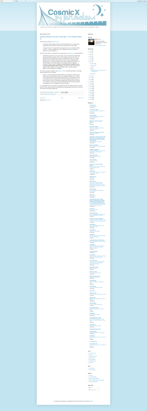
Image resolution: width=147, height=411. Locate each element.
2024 (90, 52)
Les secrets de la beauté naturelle (96, 287)
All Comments (93, 389)
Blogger (91, 401)
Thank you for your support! (95, 314)
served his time (55, 41)
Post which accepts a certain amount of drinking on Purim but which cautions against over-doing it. (97, 247)
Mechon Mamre (92, 359)
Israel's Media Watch (93, 381)
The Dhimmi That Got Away (95, 231)
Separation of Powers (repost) (95, 325)
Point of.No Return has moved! (95, 272)
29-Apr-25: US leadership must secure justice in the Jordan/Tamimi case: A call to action (97, 320)
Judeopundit (92, 244)
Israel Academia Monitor (94, 378)
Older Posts (80, 97)
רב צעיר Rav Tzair (93, 343)
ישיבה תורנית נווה (92, 353)
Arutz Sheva (91, 368)
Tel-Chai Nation (93, 303)
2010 (90, 90)
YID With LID (92, 335)
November (92, 65)
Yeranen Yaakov (93, 331)
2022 (90, 56)
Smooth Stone (93, 286)
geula (91, 123)
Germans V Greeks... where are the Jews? (98, 294)
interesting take (70, 53)
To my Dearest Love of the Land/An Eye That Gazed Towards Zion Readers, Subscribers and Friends (97, 262)
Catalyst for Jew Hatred (94, 277)
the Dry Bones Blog (94, 307)
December (92, 63)
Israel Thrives (93, 230)
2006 (90, 97)
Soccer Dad (92, 290)
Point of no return (93, 271)
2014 (90, 83)
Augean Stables (93, 115)
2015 (90, 81)
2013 (90, 84)
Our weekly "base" (93, 106)
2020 (90, 60)
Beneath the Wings (94, 126)
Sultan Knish (92, 297)
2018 (90, 75)
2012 (90, 86)
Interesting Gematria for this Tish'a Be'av (97, 332)
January (92, 73)
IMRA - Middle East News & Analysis (96, 380)
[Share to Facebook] (66, 92)
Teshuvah (51, 94)
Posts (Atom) (48, 100)
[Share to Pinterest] (67, 92)
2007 (90, 95)
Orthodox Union (92, 361)
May (91, 68)
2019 (90, 61)
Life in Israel (92, 254)
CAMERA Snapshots (94, 149)
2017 (90, 77)
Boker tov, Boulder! (94, 145)
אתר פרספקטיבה (93, 341)
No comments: (56, 92)
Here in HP (92, 208)
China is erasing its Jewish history (96, 304)
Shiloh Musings (93, 280)
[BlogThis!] (63, 92)
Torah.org (91, 362)
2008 (90, 93)
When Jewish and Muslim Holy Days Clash (98, 241)
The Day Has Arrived (93, 160)
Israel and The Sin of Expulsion (96, 218)
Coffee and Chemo (94, 155)
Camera (91, 375)
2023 (90, 54)
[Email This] (61, 92)
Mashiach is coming (94, 267)
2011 (90, 88)
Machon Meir (92, 357)
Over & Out (92, 177)
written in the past (62, 70)
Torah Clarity (92, 324)
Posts (91, 387)
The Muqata (92, 313)
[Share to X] (64, 92)
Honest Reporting (93, 213)
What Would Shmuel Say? (95, 329)
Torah (55, 94)
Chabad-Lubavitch (93, 356)
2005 (90, 99)
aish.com (91, 354)
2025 (90, 51)
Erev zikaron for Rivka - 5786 (95, 156)
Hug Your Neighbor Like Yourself (96, 141)
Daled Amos (92, 171)
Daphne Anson (93, 176)
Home (62, 97)
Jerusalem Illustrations (94, 209)
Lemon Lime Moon (94, 251)
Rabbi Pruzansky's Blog (95, 276)
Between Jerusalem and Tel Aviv (97, 132)
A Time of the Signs (94, 109)
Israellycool (92, 234)
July (91, 67)
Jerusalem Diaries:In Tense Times (97, 240)
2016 (90, 79)
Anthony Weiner (46, 94)
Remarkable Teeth (93, 268)
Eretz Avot (92, 194)
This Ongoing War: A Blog (95, 317)
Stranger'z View (93, 293)
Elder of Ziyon (93, 181)
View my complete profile (100, 45)
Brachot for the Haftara (94, 133)
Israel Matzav (92, 224)
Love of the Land (93, 260)
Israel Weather (92, 369)
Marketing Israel (93, 195)
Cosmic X (99, 39)
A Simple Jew (93, 105)
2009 (90, 92)
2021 (90, 58)
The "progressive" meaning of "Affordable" (97, 146)
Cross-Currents (93, 159)
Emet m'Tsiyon (93, 189)
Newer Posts (42, 97)
